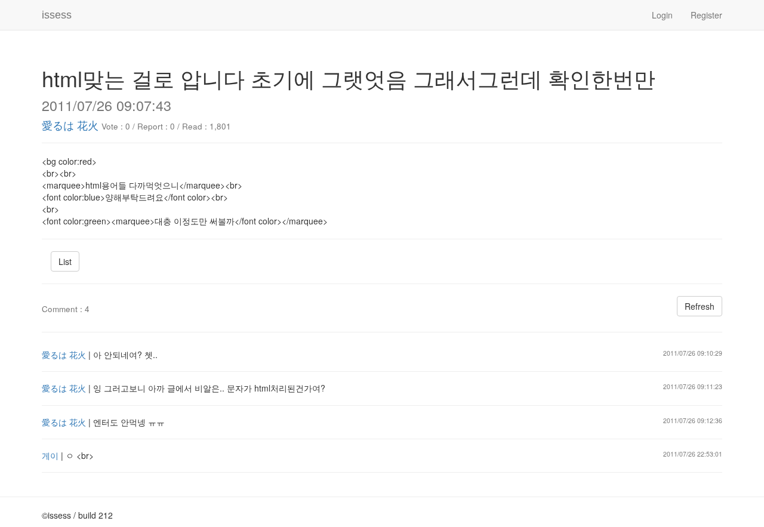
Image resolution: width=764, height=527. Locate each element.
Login (662, 15)
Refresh (699, 306)
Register (706, 15)
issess (57, 15)
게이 (50, 455)
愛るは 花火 (70, 124)
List (65, 261)
